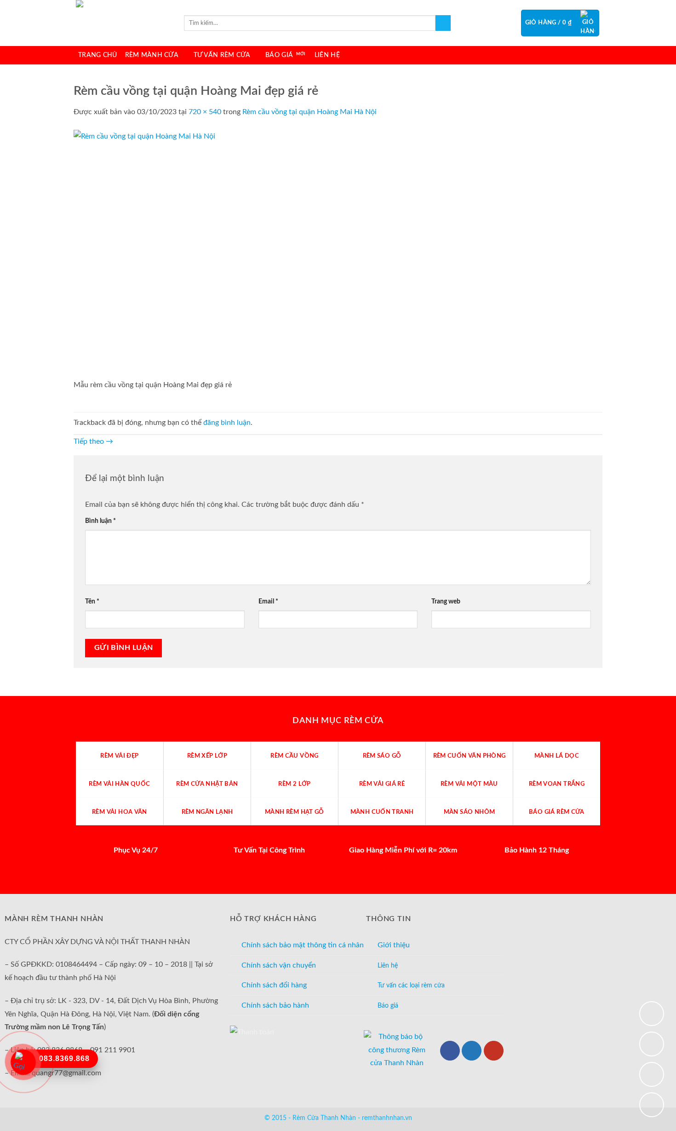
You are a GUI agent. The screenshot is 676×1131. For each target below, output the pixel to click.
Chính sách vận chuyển (278, 965)
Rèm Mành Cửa (151, 55)
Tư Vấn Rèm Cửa (222, 55)
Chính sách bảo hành (275, 1005)
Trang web (445, 601)
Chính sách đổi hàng (274, 985)
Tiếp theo (93, 441)
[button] (560, 23)
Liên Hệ (327, 55)
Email (268, 601)
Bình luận (100, 520)
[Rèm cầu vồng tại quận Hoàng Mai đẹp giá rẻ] (239, 253)
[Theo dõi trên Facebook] (450, 1051)
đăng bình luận (227, 422)
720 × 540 (205, 112)
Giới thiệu (394, 945)
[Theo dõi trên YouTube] (494, 1051)
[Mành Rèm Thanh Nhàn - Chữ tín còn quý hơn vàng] (122, 23)
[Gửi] (443, 23)
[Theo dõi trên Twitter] (471, 1051)
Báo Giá (279, 55)
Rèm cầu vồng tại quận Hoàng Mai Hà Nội (309, 112)
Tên (92, 601)
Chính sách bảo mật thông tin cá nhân (302, 945)
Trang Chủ (97, 55)
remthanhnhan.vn (387, 1117)
